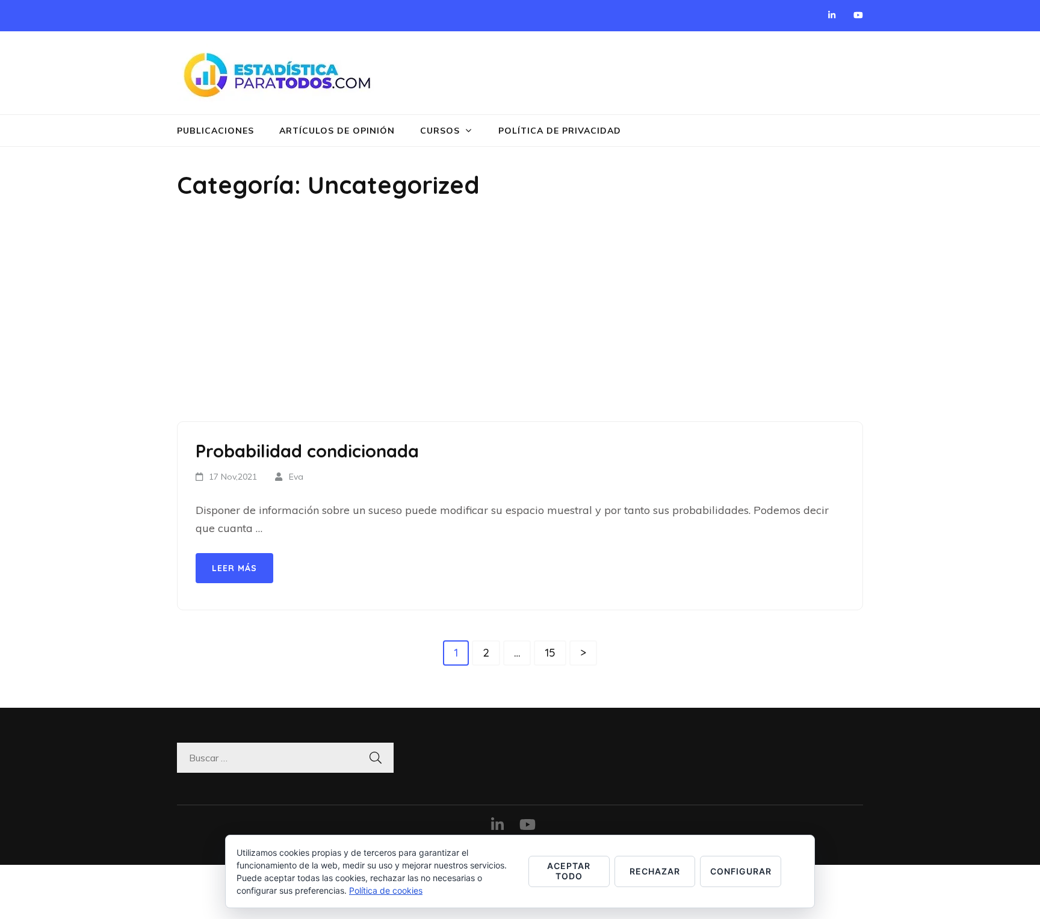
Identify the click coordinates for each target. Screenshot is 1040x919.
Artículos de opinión (337, 130)
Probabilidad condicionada (307, 451)
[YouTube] (858, 15)
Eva (296, 476)
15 (555, 652)
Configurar (741, 871)
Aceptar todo (568, 871)
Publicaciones (215, 130)
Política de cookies (385, 890)
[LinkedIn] (831, 15)
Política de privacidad (559, 130)
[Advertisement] (520, 313)
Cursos (440, 130)
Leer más (234, 568)
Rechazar (655, 871)
